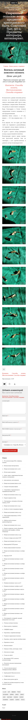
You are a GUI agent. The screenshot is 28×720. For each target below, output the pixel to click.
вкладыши (5, 694)
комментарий (5, 400)
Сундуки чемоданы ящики (11, 486)
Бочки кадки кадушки (10, 472)
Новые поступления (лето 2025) (12, 505)
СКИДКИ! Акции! (8, 629)
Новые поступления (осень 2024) (12, 512)
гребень (12, 694)
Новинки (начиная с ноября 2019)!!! (13, 586)
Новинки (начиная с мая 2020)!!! (12, 583)
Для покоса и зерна (9, 652)
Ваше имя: (5, 415)
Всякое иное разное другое (11, 679)
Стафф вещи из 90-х (9, 676)
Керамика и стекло (9, 642)
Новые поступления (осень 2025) (12, 494)
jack (9, 691)
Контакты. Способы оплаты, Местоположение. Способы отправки (14, 88)
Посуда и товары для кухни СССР (12, 538)
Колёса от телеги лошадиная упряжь (13, 509)
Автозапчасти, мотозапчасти (11, 480)
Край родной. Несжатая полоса (12, 672)
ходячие (12, 699)
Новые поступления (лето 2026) (12, 469)
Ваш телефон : (12, 428)
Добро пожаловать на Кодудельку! (14, 8)
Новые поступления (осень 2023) (12, 534)
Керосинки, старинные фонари (12, 632)
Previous (1, 52)
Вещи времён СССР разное (11, 544)
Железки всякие (8, 645)
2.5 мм (4, 691)
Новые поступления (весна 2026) (12, 483)
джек (4, 697)
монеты (21, 697)
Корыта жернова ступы (10, 498)
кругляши (9, 697)
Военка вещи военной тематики (12, 547)
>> (4, 369)
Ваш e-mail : (10, 422)
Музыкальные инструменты (11, 465)
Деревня (14, 691)
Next (27, 52)
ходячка (17, 699)
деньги (22, 694)
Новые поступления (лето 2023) (12, 541)
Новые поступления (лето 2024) (12, 525)
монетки (16, 697)
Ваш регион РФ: (6, 435)
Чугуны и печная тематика (11, 623)
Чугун (18, 691)
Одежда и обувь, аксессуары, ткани (13, 648)
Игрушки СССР (8, 555)
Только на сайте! (8, 655)
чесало (22, 699)
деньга (17, 694)
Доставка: (5, 441)
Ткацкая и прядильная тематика (12, 636)
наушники (5, 699)
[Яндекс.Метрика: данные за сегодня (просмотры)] (5, 719)
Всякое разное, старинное (11, 626)
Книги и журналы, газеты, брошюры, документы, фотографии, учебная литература (12, 530)
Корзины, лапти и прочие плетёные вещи (15, 639)
